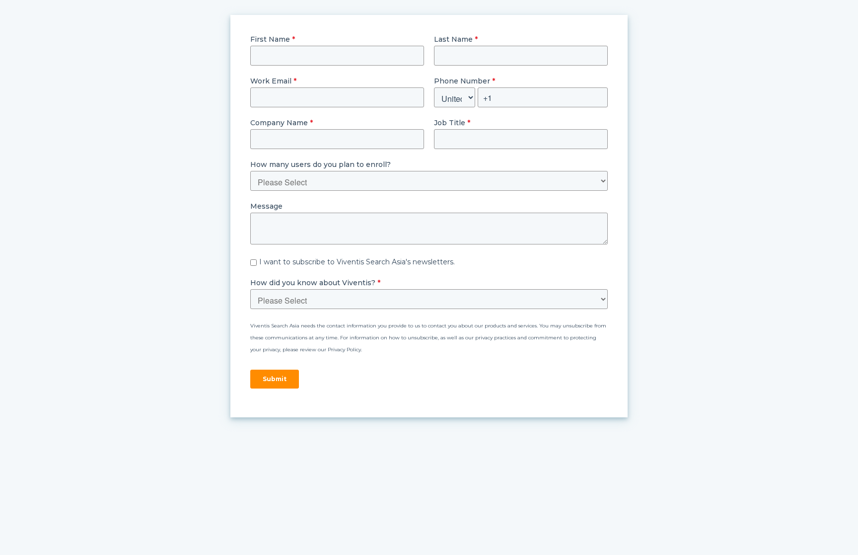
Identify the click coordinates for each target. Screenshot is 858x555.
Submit (274, 379)
